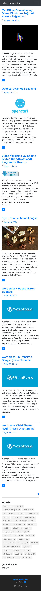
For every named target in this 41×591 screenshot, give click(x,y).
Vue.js (18, 554)
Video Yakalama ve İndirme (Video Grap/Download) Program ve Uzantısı (19, 159)
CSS (21, 513)
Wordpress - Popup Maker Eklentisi (18, 290)
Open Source (9, 539)
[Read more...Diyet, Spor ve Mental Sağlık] (3, 280)
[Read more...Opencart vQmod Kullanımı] (3, 147)
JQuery (7, 535)
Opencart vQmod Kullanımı (19, 88)
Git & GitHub (19, 524)
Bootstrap (28, 510)
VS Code (7, 554)
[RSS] (25, 586)
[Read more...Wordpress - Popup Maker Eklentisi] (3, 348)
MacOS (18, 535)
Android (19, 506)
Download (29, 517)
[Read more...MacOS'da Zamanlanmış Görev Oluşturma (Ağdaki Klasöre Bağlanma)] (3, 80)
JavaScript (23, 532)
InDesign (17, 528)
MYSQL (30, 535)
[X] (15, 586)
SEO (26, 550)
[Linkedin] (22, 586)
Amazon (7, 506)
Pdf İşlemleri (8, 543)
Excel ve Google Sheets (25, 521)
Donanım (16, 517)
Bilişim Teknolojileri (11, 510)
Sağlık (6, 550)
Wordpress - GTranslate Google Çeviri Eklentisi (17, 358)
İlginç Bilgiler (8, 532)
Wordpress (8, 557)
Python (26, 547)
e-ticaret (7, 521)
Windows (30, 554)
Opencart (23, 539)
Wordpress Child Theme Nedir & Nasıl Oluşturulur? (18, 427)
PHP (34, 543)
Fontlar (6, 524)
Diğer (6, 517)
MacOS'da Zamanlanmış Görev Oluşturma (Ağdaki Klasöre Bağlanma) (18, 13)
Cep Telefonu (9, 513)
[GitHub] (18, 586)
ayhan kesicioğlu (11, 3)
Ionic (27, 528)
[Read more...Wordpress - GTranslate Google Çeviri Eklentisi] (3, 417)
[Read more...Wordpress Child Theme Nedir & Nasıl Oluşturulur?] (3, 485)
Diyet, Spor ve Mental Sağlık (19, 218)
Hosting (32, 524)
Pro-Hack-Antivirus (11, 547)
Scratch (16, 550)
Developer (33, 513)
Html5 (6, 528)
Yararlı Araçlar (24, 557)
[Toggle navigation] (36, 3)
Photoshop (23, 543)
